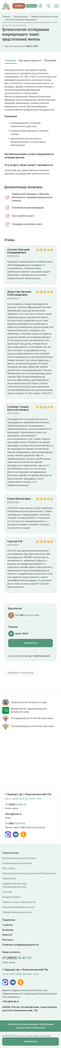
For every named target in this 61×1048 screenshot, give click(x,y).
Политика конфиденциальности (20, 944)
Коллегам (7, 930)
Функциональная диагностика (18, 858)
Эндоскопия (9, 878)
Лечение (7, 892)
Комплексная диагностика (17, 863)
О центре (7, 925)
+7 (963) (15, 823)
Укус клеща (8, 868)
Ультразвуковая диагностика (18, 907)
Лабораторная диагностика (17, 912)
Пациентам (8, 920)
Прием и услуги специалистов (19, 902)
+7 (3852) (15, 804)
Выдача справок (11, 897)
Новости (7, 934)
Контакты (7, 939)
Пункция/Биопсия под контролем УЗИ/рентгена (29, 873)
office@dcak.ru (13, 814)
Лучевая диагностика (14, 886)
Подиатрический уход (14, 883)
